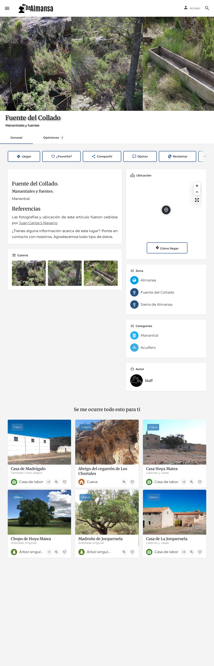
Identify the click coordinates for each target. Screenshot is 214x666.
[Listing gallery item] (29, 273)
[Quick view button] (56, 482)
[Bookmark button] (64, 482)
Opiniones (53, 137)
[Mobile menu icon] (7, 8)
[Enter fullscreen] (197, 200)
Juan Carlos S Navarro (38, 223)
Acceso (195, 8)
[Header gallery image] (35, 64)
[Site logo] (36, 8)
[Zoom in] (197, 186)
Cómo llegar (169, 248)
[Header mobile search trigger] (207, 8)
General (16, 137)
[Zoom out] (197, 192)
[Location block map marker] (166, 210)
